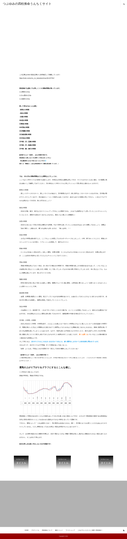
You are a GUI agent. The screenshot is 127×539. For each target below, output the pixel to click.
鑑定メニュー (59, 530)
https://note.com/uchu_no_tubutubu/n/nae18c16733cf (36, 78)
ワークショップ (70, 530)
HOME (27, 530)
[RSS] (124, 530)
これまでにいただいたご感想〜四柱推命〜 (90, 530)
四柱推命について (47, 530)
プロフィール (35, 530)
